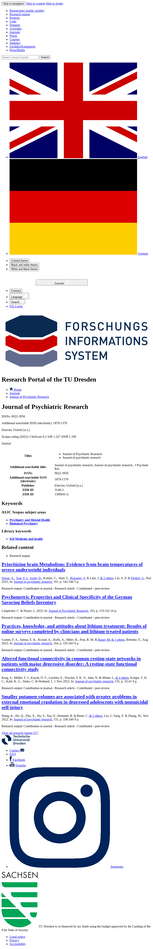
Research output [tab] (20, 555)
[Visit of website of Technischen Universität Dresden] (18, 743)
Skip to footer (54, 3)
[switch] (19, 261)
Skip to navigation (13, 3)
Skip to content (35, 3)
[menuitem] (80, 11)
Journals (59, 283)
